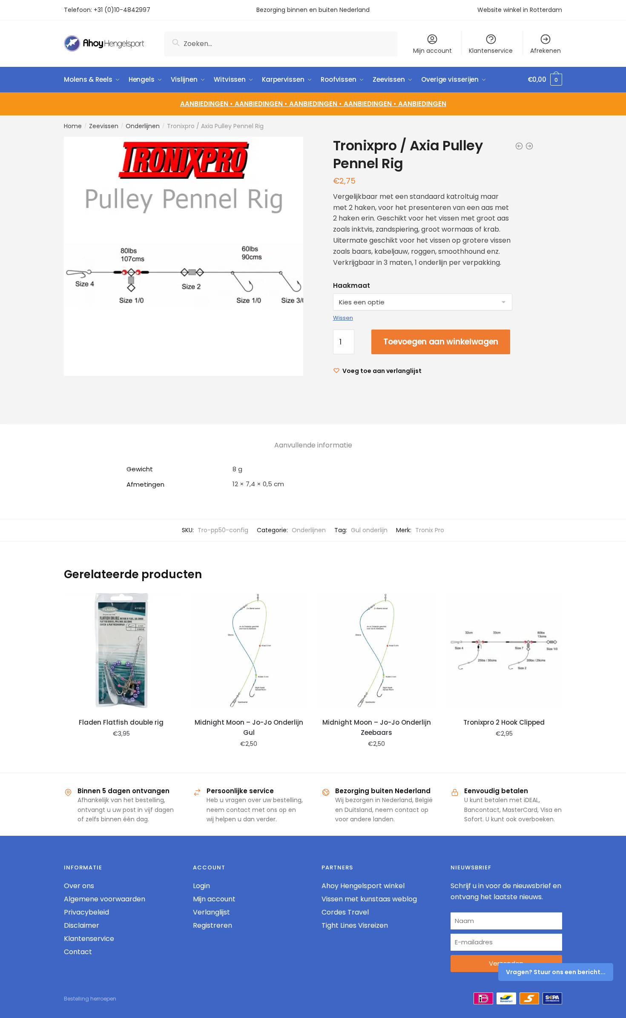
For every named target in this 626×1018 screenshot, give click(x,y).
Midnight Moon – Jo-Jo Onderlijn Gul (249, 727)
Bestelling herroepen (90, 998)
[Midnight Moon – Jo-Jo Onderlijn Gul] (249, 650)
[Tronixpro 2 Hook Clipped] (504, 650)
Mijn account (432, 50)
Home (73, 126)
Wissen (343, 318)
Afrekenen (545, 50)
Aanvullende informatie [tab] (313, 445)
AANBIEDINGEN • (262, 103)
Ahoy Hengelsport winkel (363, 886)
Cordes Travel (345, 912)
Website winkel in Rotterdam (519, 10)
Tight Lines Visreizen (355, 925)
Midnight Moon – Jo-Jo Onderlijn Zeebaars (376, 727)
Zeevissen (103, 126)
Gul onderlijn (369, 530)
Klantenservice (491, 50)
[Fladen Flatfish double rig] (121, 650)
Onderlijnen (143, 126)
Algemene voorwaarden (104, 899)
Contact (78, 952)
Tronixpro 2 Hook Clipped (504, 722)
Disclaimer (81, 925)
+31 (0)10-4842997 (123, 10)
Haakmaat (351, 285)
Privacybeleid (86, 912)
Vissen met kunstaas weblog (369, 899)
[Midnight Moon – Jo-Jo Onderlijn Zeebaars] (376, 650)
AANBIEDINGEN (422, 103)
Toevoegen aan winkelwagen (441, 341)
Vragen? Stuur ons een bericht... (556, 972)
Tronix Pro (429, 530)
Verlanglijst (211, 912)
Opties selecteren (249, 763)
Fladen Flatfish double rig (121, 722)
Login (201, 886)
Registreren (212, 925)
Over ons (79, 886)
